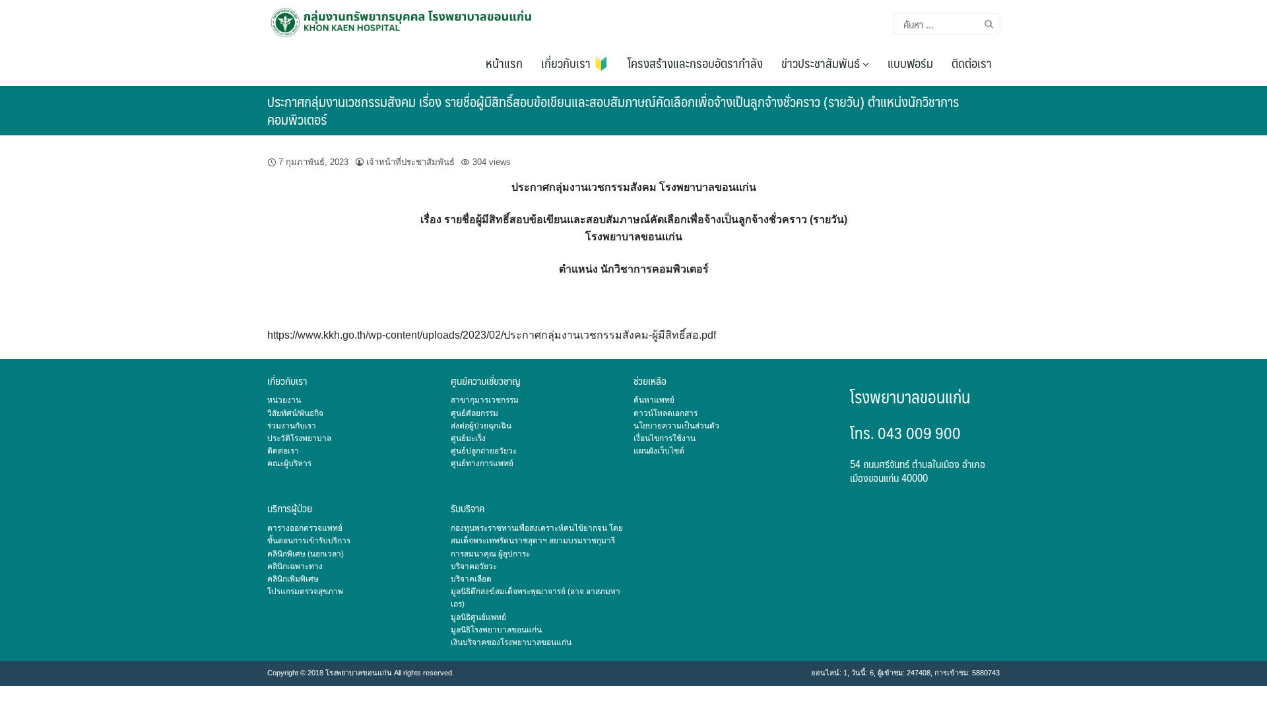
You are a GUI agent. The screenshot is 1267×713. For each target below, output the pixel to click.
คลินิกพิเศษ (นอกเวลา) (305, 554)
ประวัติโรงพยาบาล (299, 438)
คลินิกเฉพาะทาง (295, 566)
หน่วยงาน (284, 400)
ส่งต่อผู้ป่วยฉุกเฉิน (481, 425)
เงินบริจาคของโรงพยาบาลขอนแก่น (511, 642)
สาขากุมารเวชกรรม (485, 400)
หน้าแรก (504, 62)
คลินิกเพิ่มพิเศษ (293, 579)
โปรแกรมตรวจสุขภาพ (305, 591)
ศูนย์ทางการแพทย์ (482, 463)
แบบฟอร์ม (910, 62)
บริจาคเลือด (471, 579)
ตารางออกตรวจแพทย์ (304, 528)
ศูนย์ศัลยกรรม (474, 413)
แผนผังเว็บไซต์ (659, 451)
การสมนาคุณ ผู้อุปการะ (490, 554)
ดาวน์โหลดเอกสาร (666, 413)
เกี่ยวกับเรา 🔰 (575, 62)
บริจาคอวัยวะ (474, 566)
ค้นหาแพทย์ (654, 400)
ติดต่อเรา (972, 62)
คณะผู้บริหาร (289, 463)
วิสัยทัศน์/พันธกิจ (295, 413)
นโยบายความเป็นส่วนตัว (676, 425)
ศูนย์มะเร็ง (468, 438)
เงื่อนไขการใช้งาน (665, 438)
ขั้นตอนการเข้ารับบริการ (308, 540)
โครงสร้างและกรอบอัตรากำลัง (695, 62)
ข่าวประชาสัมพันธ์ (821, 62)
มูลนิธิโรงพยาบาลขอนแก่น (496, 629)
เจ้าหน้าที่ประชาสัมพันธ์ (410, 162)
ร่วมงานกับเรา (291, 425)
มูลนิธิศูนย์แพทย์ (478, 617)
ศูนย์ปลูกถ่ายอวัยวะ (484, 451)
